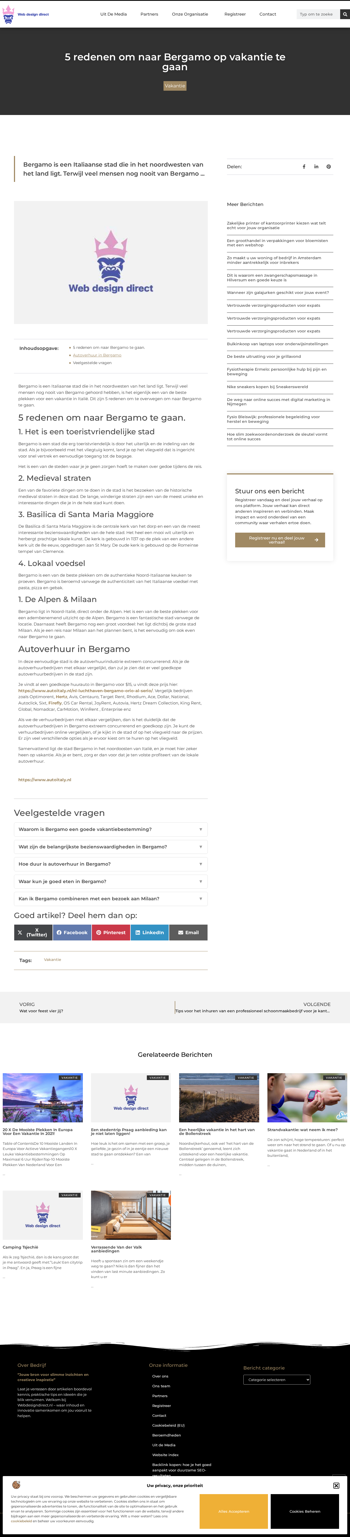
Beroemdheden (166, 1435)
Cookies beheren (305, 1511)
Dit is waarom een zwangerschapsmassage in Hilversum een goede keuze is (272, 277)
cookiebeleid (21, 1521)
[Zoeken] (345, 14)
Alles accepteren (233, 1511)
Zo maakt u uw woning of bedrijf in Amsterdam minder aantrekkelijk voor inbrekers (274, 260)
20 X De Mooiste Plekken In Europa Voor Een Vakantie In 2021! (38, 1131)
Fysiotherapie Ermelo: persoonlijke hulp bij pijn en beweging (277, 371)
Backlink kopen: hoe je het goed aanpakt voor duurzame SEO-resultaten (181, 1470)
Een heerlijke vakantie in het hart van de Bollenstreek (217, 1131)
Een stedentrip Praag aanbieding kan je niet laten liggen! (129, 1131)
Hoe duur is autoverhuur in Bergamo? (111, 864)
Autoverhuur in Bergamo (97, 355)
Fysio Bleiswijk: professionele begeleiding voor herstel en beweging (273, 419)
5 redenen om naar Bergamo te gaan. (109, 347)
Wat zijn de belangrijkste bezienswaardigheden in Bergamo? (111, 846)
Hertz (61, 696)
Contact (267, 14)
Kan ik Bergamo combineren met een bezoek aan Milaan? (111, 898)
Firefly (55, 703)
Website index (165, 1455)
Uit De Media (113, 14)
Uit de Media (164, 1445)
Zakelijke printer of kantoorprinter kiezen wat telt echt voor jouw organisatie (276, 225)
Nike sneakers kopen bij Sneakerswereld (267, 386)
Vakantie (175, 85)
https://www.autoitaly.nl (44, 779)
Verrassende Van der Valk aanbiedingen (116, 1249)
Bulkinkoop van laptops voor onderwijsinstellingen (277, 343)
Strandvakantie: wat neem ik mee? (302, 1129)
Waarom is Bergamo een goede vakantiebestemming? (111, 829)
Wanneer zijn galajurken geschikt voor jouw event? (278, 292)
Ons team (161, 1386)
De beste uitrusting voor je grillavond (264, 356)
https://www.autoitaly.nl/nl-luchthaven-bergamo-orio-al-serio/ (85, 690)
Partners (149, 14)
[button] (336, 1485)
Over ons (160, 1376)
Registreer (235, 14)
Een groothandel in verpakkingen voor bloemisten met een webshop (277, 243)
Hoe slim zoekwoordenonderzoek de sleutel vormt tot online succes (277, 436)
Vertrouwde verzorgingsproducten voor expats (273, 305)
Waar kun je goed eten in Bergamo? (111, 881)
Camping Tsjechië (20, 1247)
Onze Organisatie (190, 14)
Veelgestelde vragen (92, 362)
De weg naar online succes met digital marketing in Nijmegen (278, 402)
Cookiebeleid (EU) (168, 1425)
